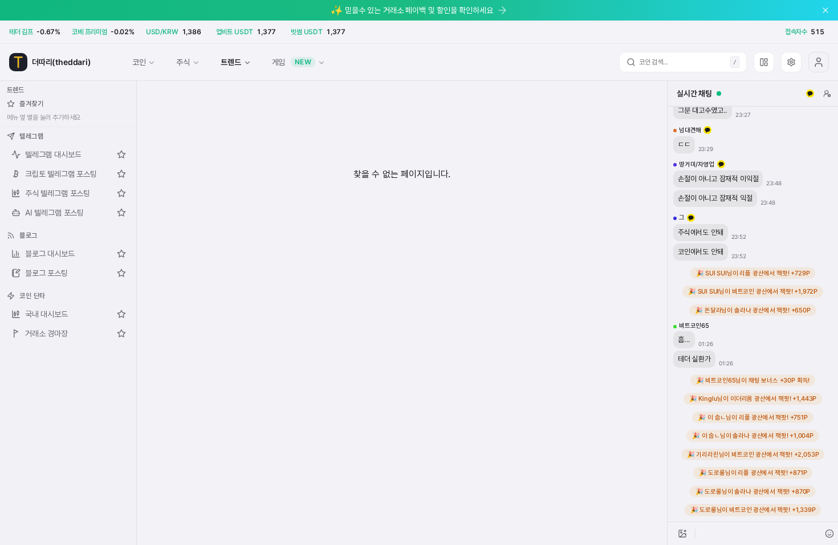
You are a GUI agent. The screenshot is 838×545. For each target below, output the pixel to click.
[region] (753, 314)
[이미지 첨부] (682, 534)
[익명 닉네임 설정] (827, 93)
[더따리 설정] (791, 62)
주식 (183, 62)
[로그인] (818, 62)
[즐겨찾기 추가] (121, 154)
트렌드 (231, 62)
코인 (139, 62)
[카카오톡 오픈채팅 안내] (810, 93)
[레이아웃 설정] (764, 62)
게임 (292, 62)
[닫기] (825, 10)
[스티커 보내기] (829, 534)
